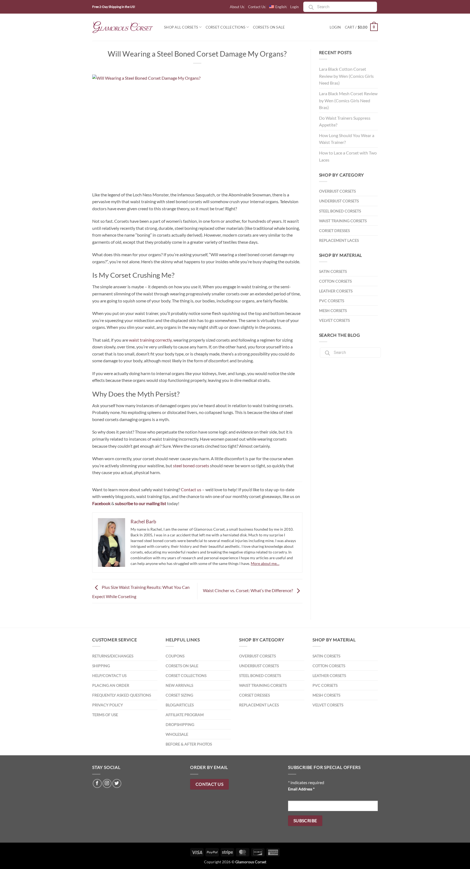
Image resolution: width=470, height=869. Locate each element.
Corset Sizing (179, 695)
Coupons (175, 656)
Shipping (101, 665)
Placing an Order (110, 685)
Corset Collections (226, 27)
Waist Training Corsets (343, 220)
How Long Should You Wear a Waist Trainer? (346, 139)
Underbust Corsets (339, 201)
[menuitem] (277, 7)
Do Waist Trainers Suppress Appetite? (344, 121)
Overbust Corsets (337, 191)
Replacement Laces (339, 240)
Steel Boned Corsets (340, 211)
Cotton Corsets (335, 281)
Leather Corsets (335, 291)
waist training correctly (150, 339)
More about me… (265, 563)
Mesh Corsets (333, 310)
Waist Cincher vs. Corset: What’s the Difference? (248, 590)
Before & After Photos (189, 744)
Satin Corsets (333, 271)
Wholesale (177, 734)
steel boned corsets (191, 465)
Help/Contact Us (109, 675)
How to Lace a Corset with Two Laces (348, 156)
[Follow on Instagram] (107, 783)
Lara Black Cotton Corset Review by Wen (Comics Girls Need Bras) (346, 75)
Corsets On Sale (269, 27)
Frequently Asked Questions (121, 695)
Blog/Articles (180, 705)
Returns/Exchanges (112, 656)
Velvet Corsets (334, 320)
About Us (237, 7)
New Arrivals (179, 685)
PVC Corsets (331, 300)
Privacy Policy (107, 705)
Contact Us (256, 7)
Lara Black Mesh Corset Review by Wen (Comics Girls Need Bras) (348, 100)
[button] (361, 27)
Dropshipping (180, 724)
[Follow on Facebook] (97, 783)
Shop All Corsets (181, 27)
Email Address (301, 789)
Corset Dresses (334, 230)
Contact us (191, 489)
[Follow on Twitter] (116, 783)
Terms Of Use (105, 714)
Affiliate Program (185, 714)
